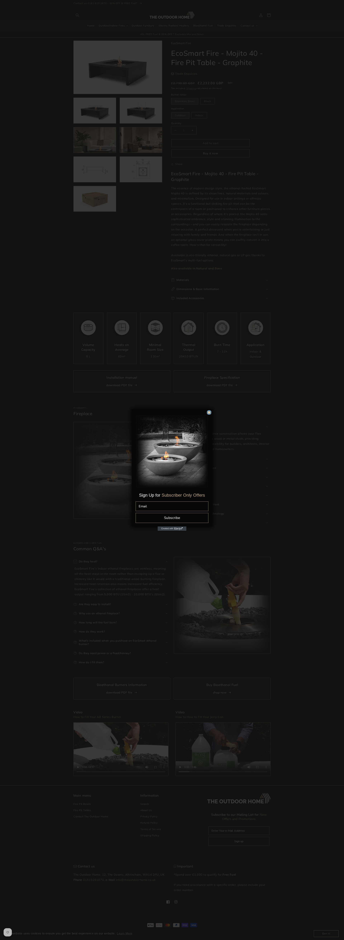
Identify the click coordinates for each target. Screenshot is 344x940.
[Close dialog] (209, 412)
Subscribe (172, 517)
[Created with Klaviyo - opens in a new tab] (172, 528)
